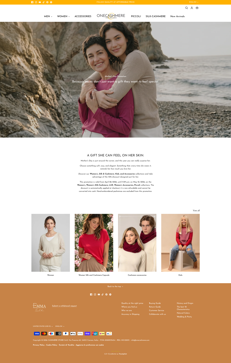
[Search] (186, 8)
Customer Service (156, 311)
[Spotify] (51, 2)
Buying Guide (155, 303)
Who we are (126, 311)
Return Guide (155, 307)
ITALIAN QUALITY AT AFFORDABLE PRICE (115, 2)
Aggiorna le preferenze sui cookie (90, 345)
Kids (180, 275)
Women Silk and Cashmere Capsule (94, 275)
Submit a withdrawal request (64, 306)
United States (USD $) (42, 326)
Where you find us (129, 307)
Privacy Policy (39, 345)
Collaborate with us (157, 314)
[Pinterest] (47, 2)
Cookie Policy (51, 345)
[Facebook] (32, 2)
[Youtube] (40, 2)
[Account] (191, 8)
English (192, 2)
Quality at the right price (132, 303)
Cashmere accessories (137, 275)
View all (196, 211)
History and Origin (185, 303)
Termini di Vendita (66, 345)
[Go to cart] (197, 8)
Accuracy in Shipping (130, 314)
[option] (115, 80)
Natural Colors (183, 313)
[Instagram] (36, 2)
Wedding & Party (184, 317)
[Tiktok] (44, 2)
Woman (50, 275)
